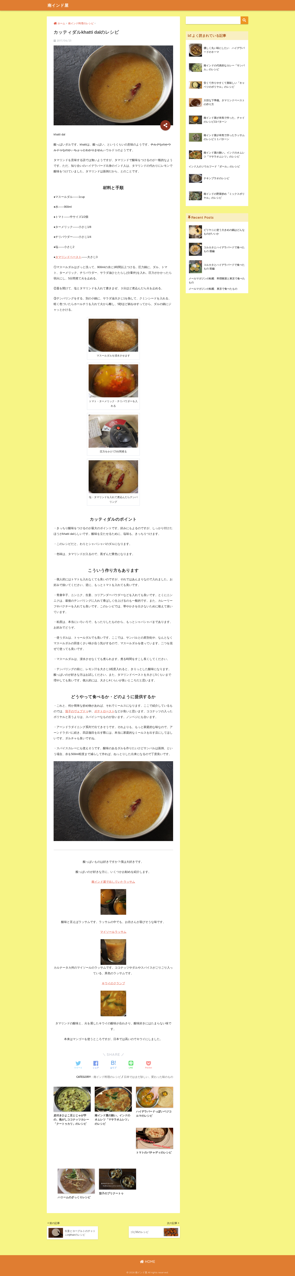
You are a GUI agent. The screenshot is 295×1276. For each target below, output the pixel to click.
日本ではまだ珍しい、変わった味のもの (148, 1077)
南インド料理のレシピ (107, 1077)
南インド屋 (58, 5)
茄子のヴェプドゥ (76, 711)
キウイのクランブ (113, 983)
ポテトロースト (104, 711)
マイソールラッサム (113, 932)
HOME (149, 1261)
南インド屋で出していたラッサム (113, 881)
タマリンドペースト (68, 257)
